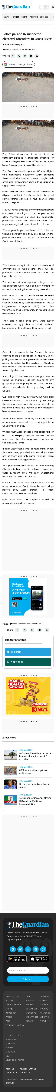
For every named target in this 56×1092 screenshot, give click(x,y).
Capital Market (13, 1004)
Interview (10, 1043)
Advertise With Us (28, 1069)
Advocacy (11, 1012)
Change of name (15, 1059)
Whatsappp (16, 661)
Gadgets (10, 1051)
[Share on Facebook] (12, 55)
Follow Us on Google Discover (21, 64)
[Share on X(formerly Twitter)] (19, 55)
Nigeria (29, 1020)
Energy (9, 1008)
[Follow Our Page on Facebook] (13, 949)
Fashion (44, 1000)
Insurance (45, 1012)
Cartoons (31, 1012)
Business (44, 17)
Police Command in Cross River (26, 624)
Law (8, 1055)
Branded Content (15, 1025)
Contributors (12, 996)
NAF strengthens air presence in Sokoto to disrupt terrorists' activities (35, 756)
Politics (34, 17)
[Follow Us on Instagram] (28, 949)
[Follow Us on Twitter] (20, 949)
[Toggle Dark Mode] (44, 7)
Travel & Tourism (14, 1035)
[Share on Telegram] (31, 55)
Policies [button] (9, 1072)
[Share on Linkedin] (37, 55)
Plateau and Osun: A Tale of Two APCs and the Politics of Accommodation (35, 801)
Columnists (32, 1016)
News (6, 17)
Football (44, 1004)
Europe (30, 1000)
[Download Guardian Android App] (17, 958)
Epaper (16, 17)
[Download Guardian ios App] (39, 958)
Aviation (10, 1000)
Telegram (16, 651)
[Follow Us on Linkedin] (36, 949)
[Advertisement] (28, 540)
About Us (10, 1069)
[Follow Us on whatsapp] (43, 949)
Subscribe (28, 979)
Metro (25, 17)
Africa (9, 1016)
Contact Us (25, 1072)
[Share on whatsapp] (25, 55)
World (43, 1020)
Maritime (44, 1016)
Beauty (29, 1004)
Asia (8, 1020)
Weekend (11, 1039)
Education (31, 1008)
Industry (44, 1008)
